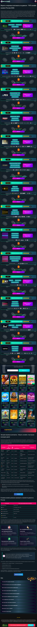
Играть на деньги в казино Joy (27, 165)
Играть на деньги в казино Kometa (27, 259)
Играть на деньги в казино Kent (27, 304)
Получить (30, 625)
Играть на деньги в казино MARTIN (27, 349)
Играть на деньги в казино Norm (27, 118)
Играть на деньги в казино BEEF (27, 326)
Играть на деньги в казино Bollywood (27, 212)
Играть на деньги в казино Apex (27, 95)
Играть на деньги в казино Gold (27, 142)
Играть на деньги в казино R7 (27, 281)
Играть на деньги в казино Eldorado (27, 189)
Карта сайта (18, 617)
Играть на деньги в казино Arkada (27, 236)
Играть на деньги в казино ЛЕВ (27, 48)
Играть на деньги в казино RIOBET (27, 26)
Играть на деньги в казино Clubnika (27, 72)
